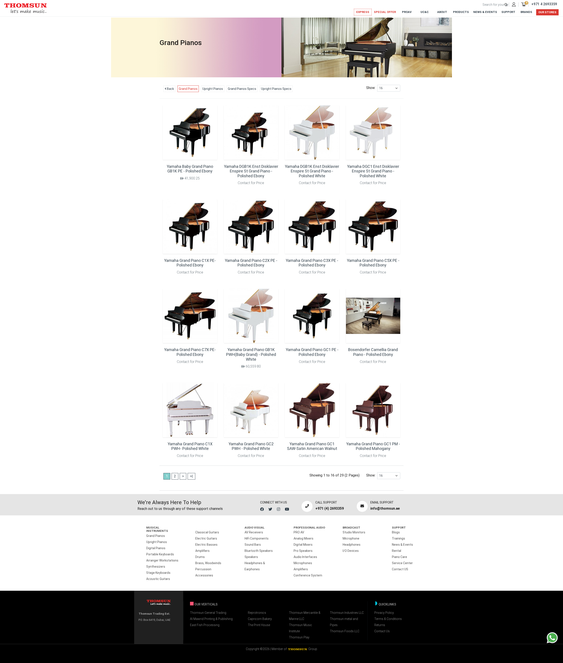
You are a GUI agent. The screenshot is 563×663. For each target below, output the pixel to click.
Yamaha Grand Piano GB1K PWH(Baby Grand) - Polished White (251, 354)
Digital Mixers (303, 544)
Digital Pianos (155, 548)
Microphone (351, 538)
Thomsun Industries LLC (347, 612)
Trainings (398, 538)
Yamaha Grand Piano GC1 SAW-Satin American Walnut (312, 446)
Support (508, 12)
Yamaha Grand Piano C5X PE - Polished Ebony (373, 263)
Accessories (204, 575)
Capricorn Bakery (260, 619)
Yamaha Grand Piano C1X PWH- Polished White (190, 446)
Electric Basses (206, 544)
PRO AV (299, 532)
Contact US (400, 569)
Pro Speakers (303, 550)
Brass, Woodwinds (208, 563)
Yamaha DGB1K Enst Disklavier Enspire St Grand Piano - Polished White (312, 171)
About (442, 12)
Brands (526, 12)
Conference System (308, 575)
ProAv (407, 12)
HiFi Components (257, 538)
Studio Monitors (354, 532)
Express (362, 12)
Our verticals (206, 604)
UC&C (424, 12)
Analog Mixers (303, 538)
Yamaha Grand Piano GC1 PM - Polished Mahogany (373, 446)
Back (170, 89)
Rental (396, 550)
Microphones (303, 563)
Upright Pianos (212, 89)
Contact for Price (251, 183)
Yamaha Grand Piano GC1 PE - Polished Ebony (312, 352)
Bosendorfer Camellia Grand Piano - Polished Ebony (373, 352)
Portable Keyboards (160, 554)
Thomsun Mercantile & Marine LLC (304, 616)
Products (461, 12)
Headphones (351, 544)
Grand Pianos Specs (242, 89)
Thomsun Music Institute (300, 628)
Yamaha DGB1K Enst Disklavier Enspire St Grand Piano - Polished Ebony (251, 171)
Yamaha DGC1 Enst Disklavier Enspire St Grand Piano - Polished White (373, 171)
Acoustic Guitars (158, 579)
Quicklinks (387, 604)
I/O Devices (351, 550)
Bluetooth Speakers (259, 550)
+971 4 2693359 (544, 4)
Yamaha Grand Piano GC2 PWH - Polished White (251, 446)
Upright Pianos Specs (276, 89)
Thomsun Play (299, 637)
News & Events (485, 12)
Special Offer (385, 12)
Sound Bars (253, 544)
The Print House (259, 625)
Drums (200, 557)
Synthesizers (155, 566)
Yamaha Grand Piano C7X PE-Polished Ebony (190, 352)
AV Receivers (254, 532)
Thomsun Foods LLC (344, 631)
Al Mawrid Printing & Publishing (211, 619)
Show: (371, 88)
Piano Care (399, 557)
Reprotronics (257, 612)
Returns (379, 625)
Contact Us (382, 631)
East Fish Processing (204, 625)
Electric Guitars (206, 538)
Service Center (402, 563)
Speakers (251, 557)
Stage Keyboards (158, 572)
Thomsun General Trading (208, 612)
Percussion (203, 569)
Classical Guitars (207, 532)
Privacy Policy (384, 612)
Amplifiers (202, 550)
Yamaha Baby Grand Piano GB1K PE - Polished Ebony (190, 169)
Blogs (396, 532)
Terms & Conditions (388, 619)
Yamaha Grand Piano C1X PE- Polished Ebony (190, 263)
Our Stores (547, 12)
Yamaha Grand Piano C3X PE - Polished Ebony (312, 263)
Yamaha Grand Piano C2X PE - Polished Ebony (251, 263)
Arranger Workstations (162, 560)
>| (191, 476)
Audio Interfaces (305, 557)
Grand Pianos (188, 89)
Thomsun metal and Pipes (344, 622)
